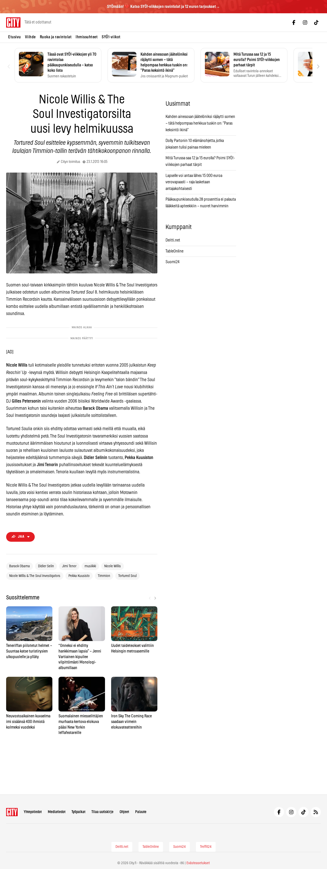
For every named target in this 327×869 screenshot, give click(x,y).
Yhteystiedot (33, 812)
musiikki (90, 566)
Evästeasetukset (198, 863)
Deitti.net (173, 240)
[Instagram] (305, 22)
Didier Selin (46, 566)
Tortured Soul (127, 576)
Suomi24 (173, 262)
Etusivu (14, 37)
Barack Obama (19, 566)
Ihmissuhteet (87, 37)
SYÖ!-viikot (111, 37)
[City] (12, 812)
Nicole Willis (112, 566)
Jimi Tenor (69, 566)
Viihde (30, 37)
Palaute (140, 812)
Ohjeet (124, 812)
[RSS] (316, 812)
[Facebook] (293, 22)
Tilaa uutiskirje (102, 812)
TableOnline (174, 251)
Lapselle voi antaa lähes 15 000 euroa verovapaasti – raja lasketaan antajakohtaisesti (194, 182)
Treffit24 (206, 847)
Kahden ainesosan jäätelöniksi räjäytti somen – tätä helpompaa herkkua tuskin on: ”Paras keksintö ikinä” (200, 123)
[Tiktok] (316, 22)
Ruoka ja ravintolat (56, 37)
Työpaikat (78, 812)
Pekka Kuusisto (79, 576)
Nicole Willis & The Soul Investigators (34, 576)
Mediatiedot (56, 812)
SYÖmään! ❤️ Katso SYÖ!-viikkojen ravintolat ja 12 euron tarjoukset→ (163, 7)
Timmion (104, 576)
